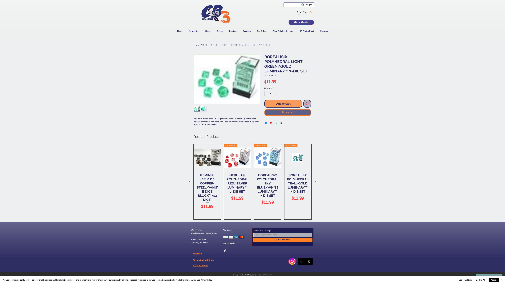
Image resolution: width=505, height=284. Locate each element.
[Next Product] (315, 181)
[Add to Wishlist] (307, 104)
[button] (305, 12)
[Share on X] (281, 123)
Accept (493, 279)
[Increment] (274, 93)
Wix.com (268, 275)
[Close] (501, 280)
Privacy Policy (200, 265)
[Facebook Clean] (224, 250)
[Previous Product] (189, 181)
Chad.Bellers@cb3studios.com (204, 233)
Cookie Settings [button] (465, 279)
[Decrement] (266, 93)
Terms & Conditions (203, 260)
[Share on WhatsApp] (276, 123)
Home (197, 45)
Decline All (480, 279)
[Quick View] (207, 157)
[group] (252, 182)
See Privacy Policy (204, 279)
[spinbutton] (270, 93)
